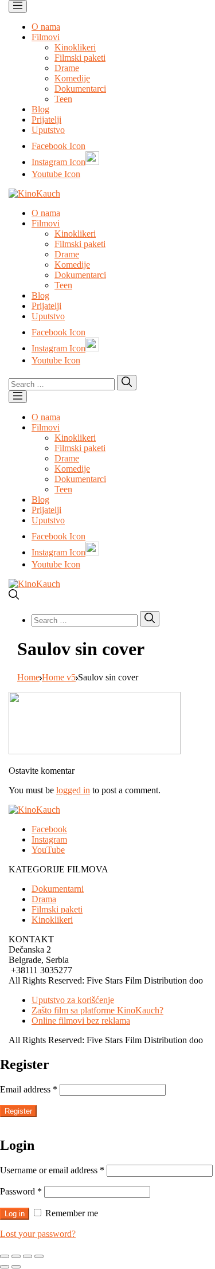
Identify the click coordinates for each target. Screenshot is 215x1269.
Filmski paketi (79, 57)
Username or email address (52, 1170)
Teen (63, 99)
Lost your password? (38, 1234)
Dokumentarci (80, 88)
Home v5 (59, 677)
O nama (46, 27)
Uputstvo (48, 130)
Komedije (72, 78)
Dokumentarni (58, 889)
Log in (15, 1213)
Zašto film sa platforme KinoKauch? (97, 1010)
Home (28, 677)
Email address (28, 1089)
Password (21, 1191)
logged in (73, 790)
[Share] (16, 1256)
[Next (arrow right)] (16, 1266)
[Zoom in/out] (39, 1256)
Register (18, 1111)
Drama (44, 899)
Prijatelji (46, 119)
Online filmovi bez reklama (81, 1020)
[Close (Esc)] (4, 1256)
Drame (66, 68)
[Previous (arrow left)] (4, 1266)
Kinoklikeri (75, 47)
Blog (40, 109)
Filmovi (46, 37)
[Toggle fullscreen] (27, 1256)
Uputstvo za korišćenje (73, 1000)
